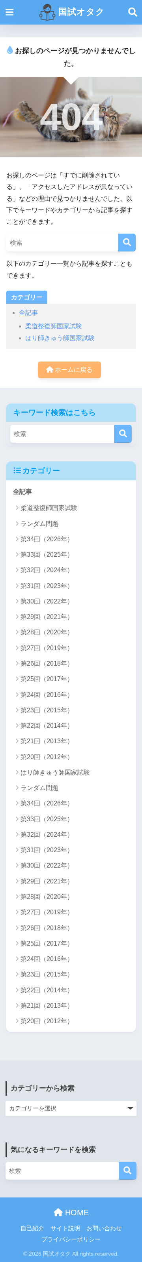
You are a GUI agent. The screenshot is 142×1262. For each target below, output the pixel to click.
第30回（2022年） (47, 601)
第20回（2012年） (47, 757)
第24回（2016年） (47, 694)
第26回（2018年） (47, 663)
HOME (76, 1212)
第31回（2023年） (47, 585)
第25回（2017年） (47, 679)
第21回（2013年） (47, 741)
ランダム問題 (39, 523)
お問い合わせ (104, 1228)
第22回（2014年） (47, 725)
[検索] (127, 242)
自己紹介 (32, 1228)
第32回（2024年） (47, 570)
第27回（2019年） (47, 648)
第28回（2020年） (47, 632)
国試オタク (80, 12)
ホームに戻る (73, 369)
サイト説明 (65, 1228)
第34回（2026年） (47, 539)
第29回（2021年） (47, 616)
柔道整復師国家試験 (53, 326)
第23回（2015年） (47, 710)
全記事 (28, 312)
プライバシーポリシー (71, 1239)
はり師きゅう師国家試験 (60, 338)
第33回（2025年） (47, 554)
